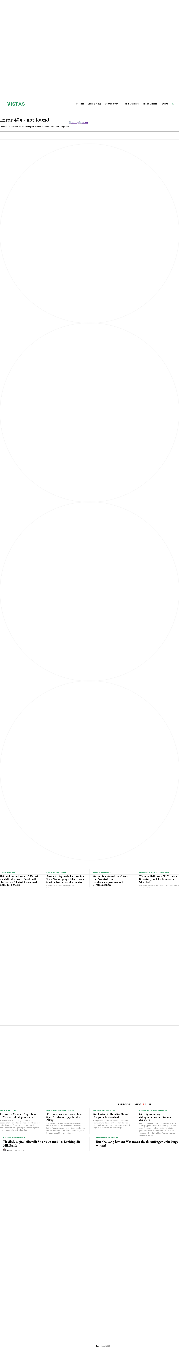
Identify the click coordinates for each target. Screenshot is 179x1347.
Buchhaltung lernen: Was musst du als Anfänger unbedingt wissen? (137, 1143)
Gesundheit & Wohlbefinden (60, 1110)
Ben (97, 1346)
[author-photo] (5, 1151)
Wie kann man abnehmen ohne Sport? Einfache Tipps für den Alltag (64, 1116)
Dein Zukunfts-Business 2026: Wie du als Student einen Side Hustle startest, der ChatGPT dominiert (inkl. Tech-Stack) (19, 880)
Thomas (10, 1151)
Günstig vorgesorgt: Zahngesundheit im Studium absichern (155, 1116)
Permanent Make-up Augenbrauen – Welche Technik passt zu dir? (19, 1115)
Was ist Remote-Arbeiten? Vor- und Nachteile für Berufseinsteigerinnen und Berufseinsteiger (110, 880)
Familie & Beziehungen (104, 1110)
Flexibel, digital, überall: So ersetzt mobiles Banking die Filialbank (41, 1143)
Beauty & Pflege (8, 1110)
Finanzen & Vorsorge (14, 1137)
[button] (173, 103)
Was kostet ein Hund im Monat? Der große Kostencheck (111, 1115)
